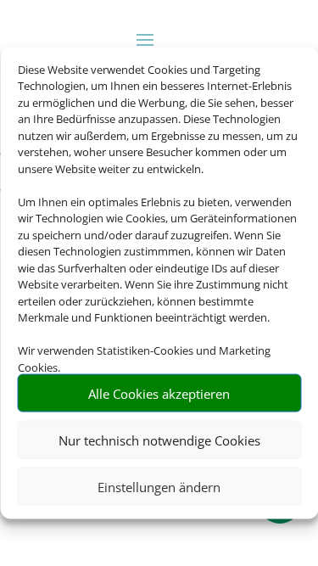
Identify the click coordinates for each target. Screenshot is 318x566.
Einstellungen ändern (159, 486)
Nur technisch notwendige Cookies (159, 439)
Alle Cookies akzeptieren (159, 392)
